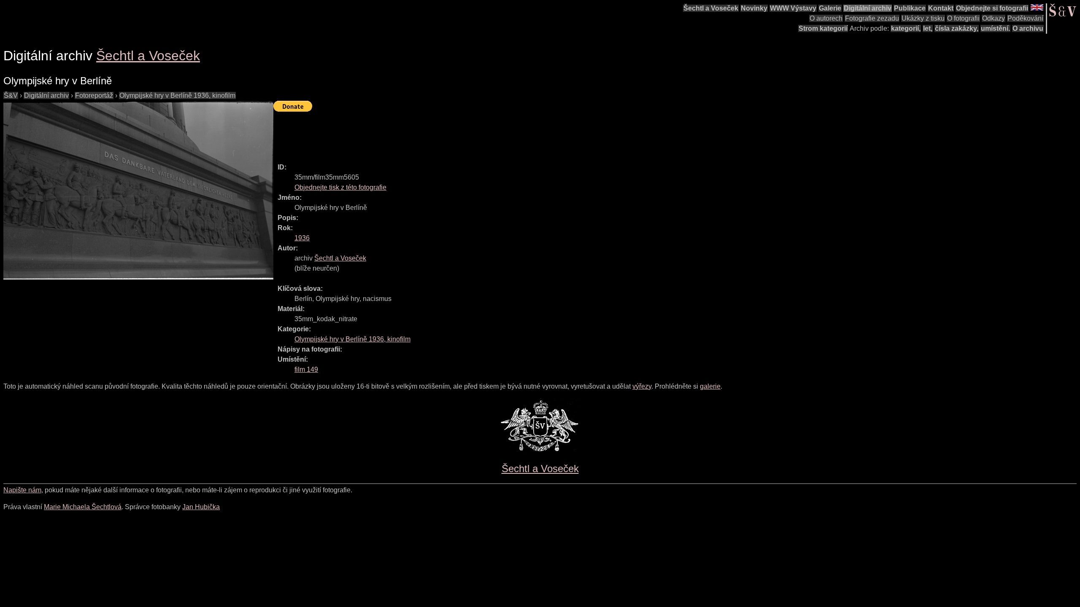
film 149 (306, 369)
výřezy (641, 386)
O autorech (826, 18)
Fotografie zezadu (872, 18)
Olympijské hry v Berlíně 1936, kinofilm (177, 95)
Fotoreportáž (94, 95)
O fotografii (963, 18)
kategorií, (906, 28)
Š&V (11, 95)
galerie (710, 386)
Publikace (910, 8)
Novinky (754, 8)
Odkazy (993, 18)
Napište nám (22, 490)
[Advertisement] (426, 134)
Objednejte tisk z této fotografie (340, 187)
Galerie (830, 8)
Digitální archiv (867, 8)
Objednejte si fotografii (992, 8)
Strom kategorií (823, 28)
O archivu (1027, 28)
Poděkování (1025, 18)
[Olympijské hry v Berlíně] (138, 190)
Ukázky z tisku (923, 18)
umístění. (995, 28)
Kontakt (940, 8)
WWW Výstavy (793, 8)
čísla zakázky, (956, 28)
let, (927, 28)
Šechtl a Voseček (710, 8)
